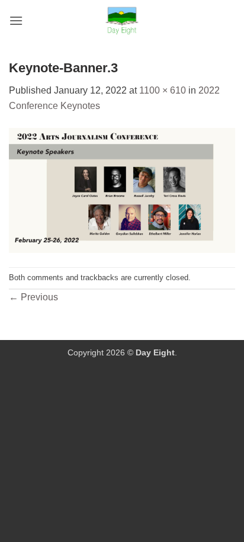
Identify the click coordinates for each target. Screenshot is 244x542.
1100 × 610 (162, 90)
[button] (16, 20)
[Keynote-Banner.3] (122, 190)
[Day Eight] (122, 20)
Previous (33, 297)
